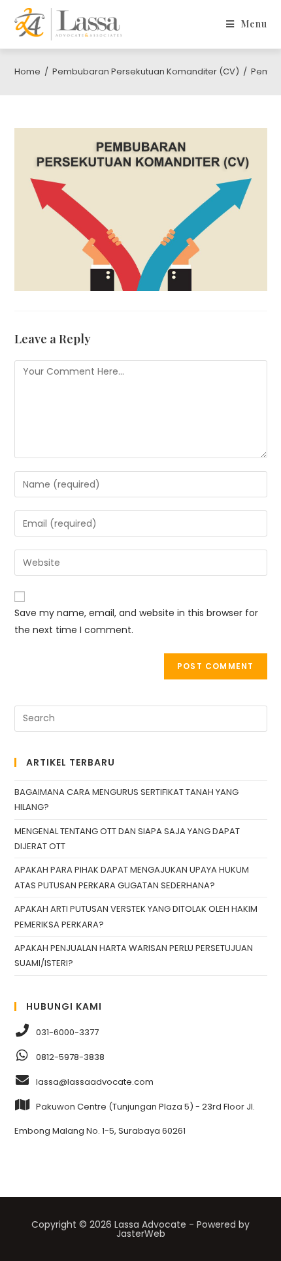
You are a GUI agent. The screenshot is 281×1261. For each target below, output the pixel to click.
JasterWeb (140, 1233)
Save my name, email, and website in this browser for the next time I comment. (136, 621)
